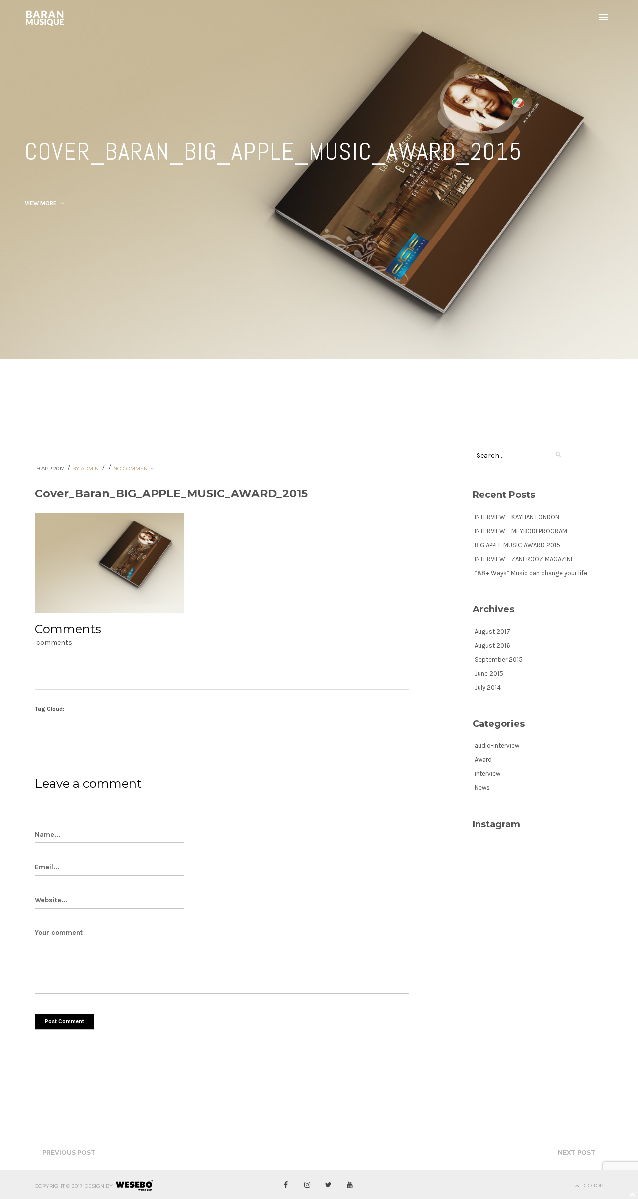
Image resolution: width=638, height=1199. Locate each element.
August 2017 (492, 631)
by (109, 1186)
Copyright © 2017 (59, 1186)
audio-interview (497, 745)
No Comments (133, 468)
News (482, 787)
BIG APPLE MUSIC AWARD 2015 (517, 545)
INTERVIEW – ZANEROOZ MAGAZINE (524, 559)
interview (487, 773)
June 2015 (489, 673)
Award (483, 759)
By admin (86, 468)
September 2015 (499, 659)
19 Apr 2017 (50, 468)
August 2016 (492, 645)
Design (94, 1186)
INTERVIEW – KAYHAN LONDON (517, 517)
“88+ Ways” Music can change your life (531, 573)
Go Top (593, 1185)
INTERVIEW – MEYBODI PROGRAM (521, 531)
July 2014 (488, 687)
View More (41, 203)
